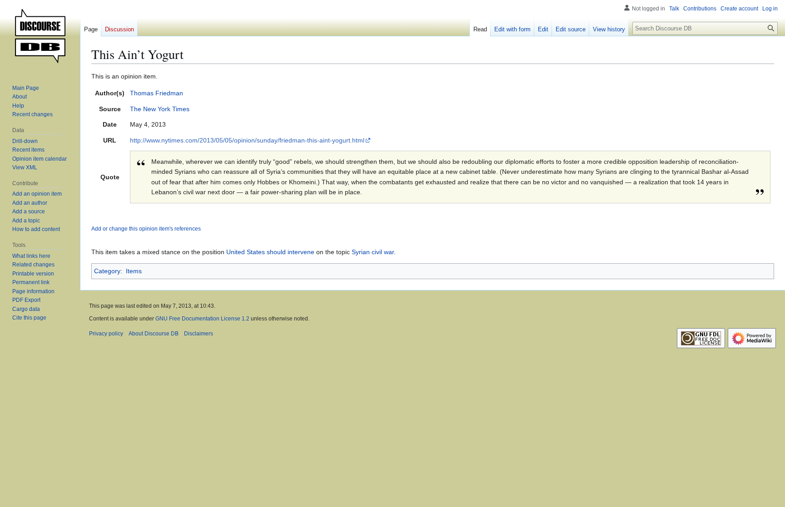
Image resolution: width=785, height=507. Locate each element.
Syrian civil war (373, 252)
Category (107, 271)
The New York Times (159, 109)
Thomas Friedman (156, 93)
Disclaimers (198, 333)
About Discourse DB (154, 333)
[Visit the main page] (40, 36)
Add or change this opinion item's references (146, 228)
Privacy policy (106, 333)
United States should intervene (270, 252)
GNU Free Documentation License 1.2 (202, 318)
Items (134, 271)
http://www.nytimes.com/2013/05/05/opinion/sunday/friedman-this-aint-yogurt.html (247, 140)
